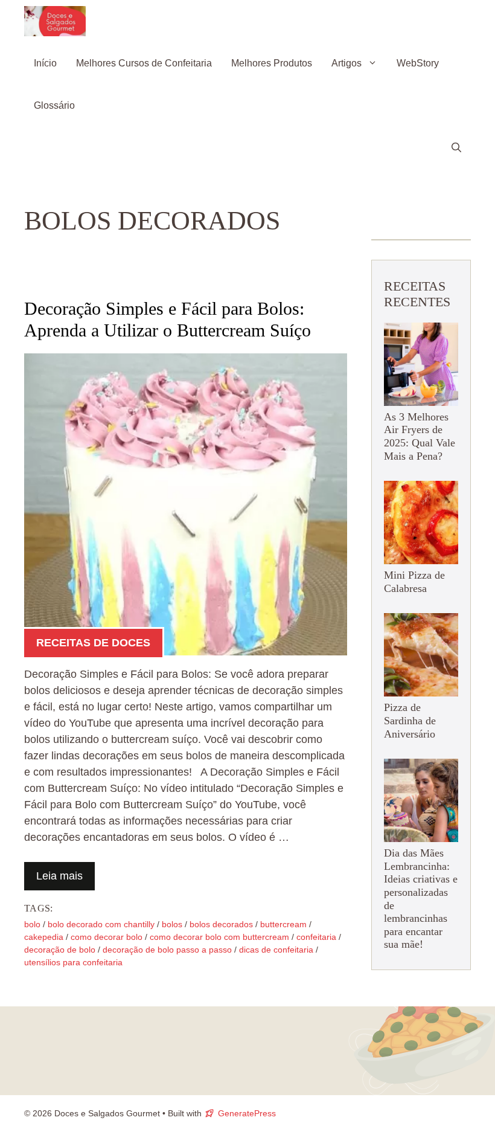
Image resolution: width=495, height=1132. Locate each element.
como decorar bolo (106, 937)
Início (45, 63)
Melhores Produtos (271, 63)
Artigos (346, 63)
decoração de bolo (59, 949)
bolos (172, 924)
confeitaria (316, 937)
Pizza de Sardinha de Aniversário (410, 720)
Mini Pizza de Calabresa (414, 581)
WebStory (418, 63)
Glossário (54, 105)
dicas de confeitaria (276, 949)
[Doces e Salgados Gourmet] (55, 21)
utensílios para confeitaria (73, 962)
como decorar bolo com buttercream (219, 937)
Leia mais (59, 876)
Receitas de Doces (93, 643)
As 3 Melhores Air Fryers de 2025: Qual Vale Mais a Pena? (419, 436)
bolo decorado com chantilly (101, 924)
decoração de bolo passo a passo (167, 949)
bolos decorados (221, 924)
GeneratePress (247, 1113)
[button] (456, 148)
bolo (32, 924)
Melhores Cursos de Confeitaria (144, 63)
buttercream (283, 924)
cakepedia (43, 937)
